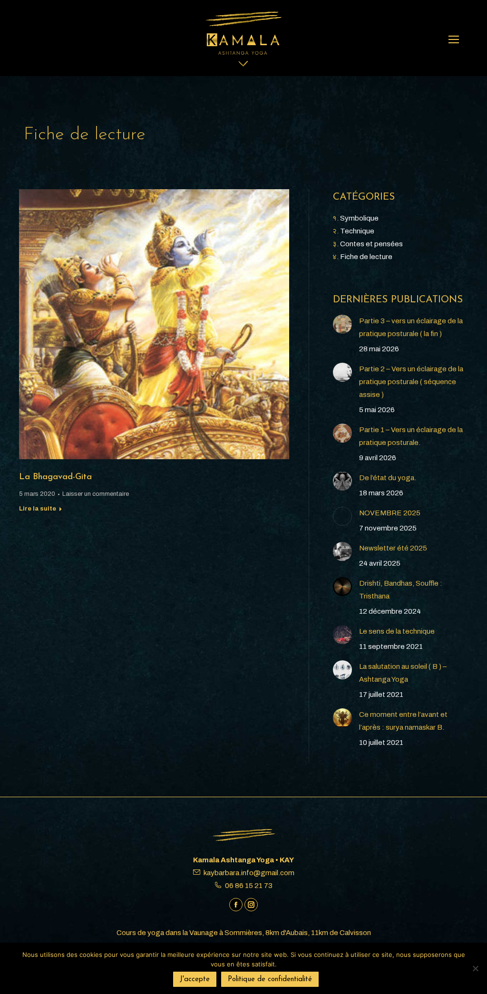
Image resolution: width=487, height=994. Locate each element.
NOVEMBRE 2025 (389, 513)
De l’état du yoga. (387, 478)
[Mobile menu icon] (453, 39)
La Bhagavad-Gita (55, 477)
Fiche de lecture (366, 257)
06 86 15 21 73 (249, 885)
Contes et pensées (371, 244)
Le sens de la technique (397, 631)
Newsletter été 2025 (393, 548)
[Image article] (342, 324)
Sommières (243, 932)
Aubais (297, 932)
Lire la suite (37, 508)
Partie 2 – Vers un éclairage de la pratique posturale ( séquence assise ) (411, 381)
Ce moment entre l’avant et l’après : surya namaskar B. (403, 721)
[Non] (475, 968)
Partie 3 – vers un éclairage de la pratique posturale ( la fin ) (411, 327)
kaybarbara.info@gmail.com (249, 873)
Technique (357, 231)
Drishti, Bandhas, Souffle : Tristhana (400, 589)
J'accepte (195, 979)
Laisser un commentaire (95, 494)
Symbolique (359, 218)
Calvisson (355, 932)
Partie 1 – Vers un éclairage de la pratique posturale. (411, 436)
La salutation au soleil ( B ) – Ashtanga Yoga (403, 673)
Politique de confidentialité (270, 979)
